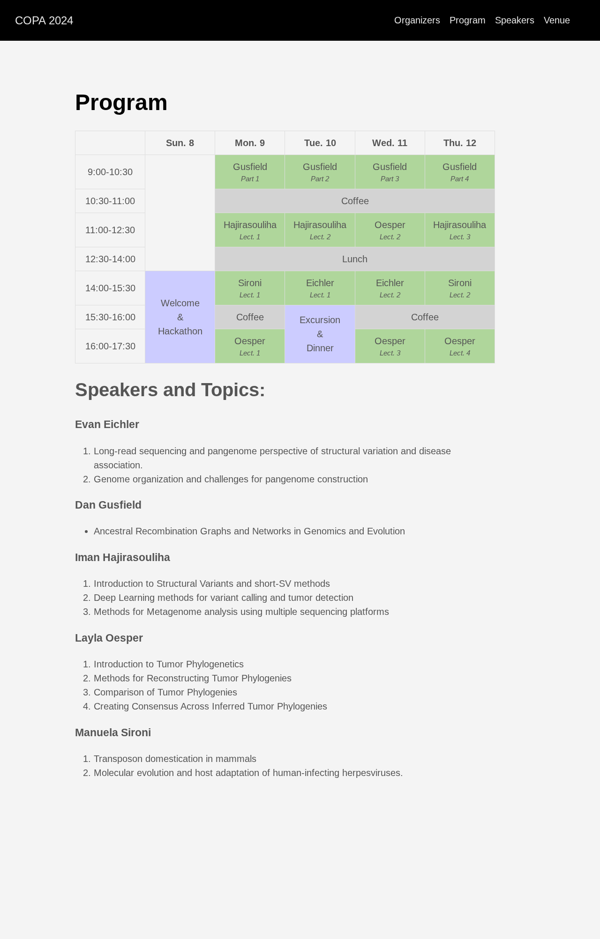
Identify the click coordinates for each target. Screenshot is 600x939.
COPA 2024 (44, 20)
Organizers (417, 20)
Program (468, 20)
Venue (557, 20)
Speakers (514, 20)
